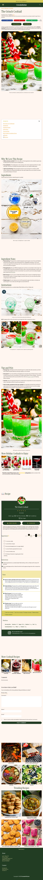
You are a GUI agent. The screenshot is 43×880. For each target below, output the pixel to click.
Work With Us (5, 869)
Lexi (13, 515)
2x (38, 535)
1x (36, 535)
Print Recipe (27, 24)
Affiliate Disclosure (6, 859)
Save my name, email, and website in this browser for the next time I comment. (20, 719)
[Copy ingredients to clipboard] (8, 535)
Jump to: (5, 121)
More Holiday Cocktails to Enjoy (10, 133)
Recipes (6, 8)
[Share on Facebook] (7, 20)
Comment (3, 695)
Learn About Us (5, 856)
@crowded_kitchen (16, 633)
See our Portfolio (5, 860)
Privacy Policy (5, 857)
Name (3, 709)
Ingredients (5, 125)
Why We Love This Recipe (8, 123)
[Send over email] (32, 20)
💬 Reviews (5, 137)
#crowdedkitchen (32, 633)
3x (40, 535)
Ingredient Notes (6, 127)
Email (2, 714)
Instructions (5, 129)
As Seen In (4, 870)
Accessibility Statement (7, 858)
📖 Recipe (5, 135)
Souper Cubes (30, 376)
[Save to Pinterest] (19, 20)
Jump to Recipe (16, 24)
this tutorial (12, 272)
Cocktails (11, 8)
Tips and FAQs (6, 131)
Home (2, 8)
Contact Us (4, 868)
